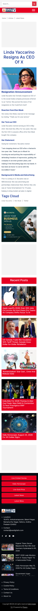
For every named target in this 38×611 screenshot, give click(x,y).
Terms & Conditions (11, 589)
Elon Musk (18, 201)
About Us (7, 596)
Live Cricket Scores (19, 478)
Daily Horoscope (19, 484)
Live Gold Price (19, 489)
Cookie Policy (9, 586)
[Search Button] (34, 4)
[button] (33, 9)
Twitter (26, 201)
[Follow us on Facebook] (3, 536)
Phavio (25, 607)
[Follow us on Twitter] (6, 536)
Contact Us (8, 593)
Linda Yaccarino (7, 201)
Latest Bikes (19, 501)
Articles (10, 18)
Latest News (20, 18)
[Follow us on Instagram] (10, 536)
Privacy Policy (9, 582)
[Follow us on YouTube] (13, 536)
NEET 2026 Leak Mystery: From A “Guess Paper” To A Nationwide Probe (26, 557)
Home (4, 18)
